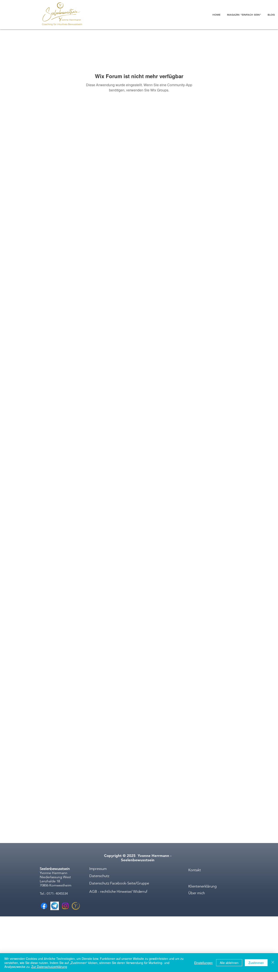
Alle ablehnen (229, 962)
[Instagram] (65, 906)
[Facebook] (44, 906)
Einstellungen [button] (203, 962)
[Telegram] (54, 906)
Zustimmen (256, 962)
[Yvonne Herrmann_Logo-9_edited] (76, 906)
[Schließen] (272, 963)
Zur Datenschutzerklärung (49, 966)
